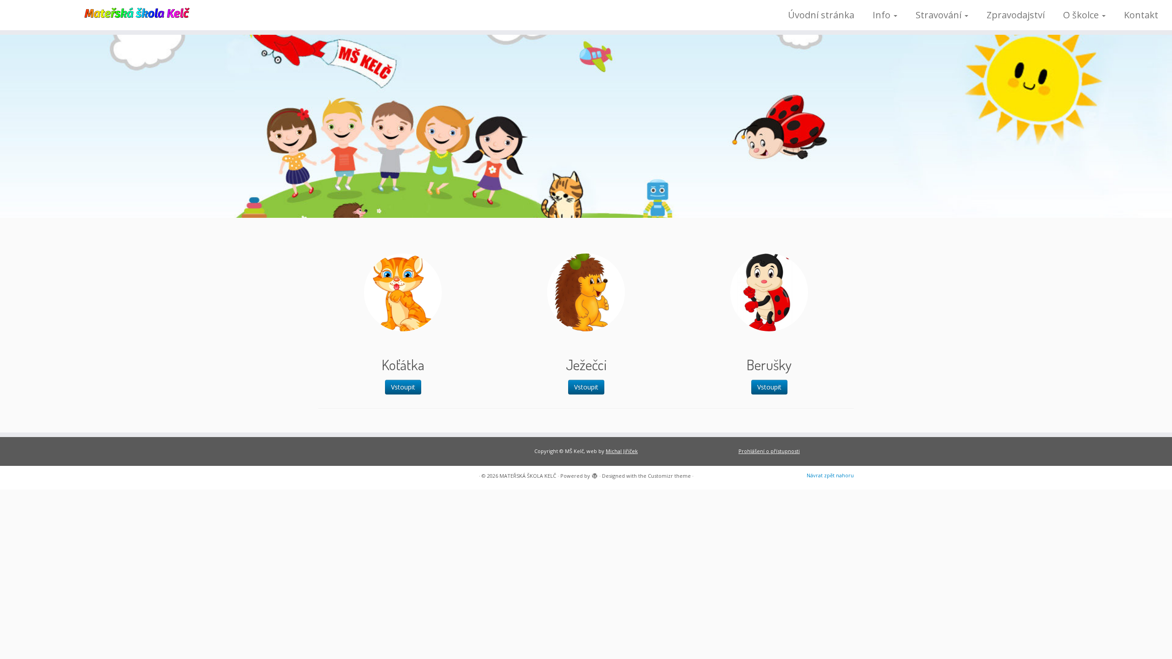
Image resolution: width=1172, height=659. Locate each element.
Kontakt (1141, 15)
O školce (1082, 15)
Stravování (940, 15)
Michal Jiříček (622, 451)
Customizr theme (669, 475)
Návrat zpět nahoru (830, 475)
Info (883, 15)
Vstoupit (403, 387)
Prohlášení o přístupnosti (769, 451)
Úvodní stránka (821, 15)
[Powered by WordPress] (594, 474)
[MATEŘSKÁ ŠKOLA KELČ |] (135, 12)
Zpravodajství (1016, 15)
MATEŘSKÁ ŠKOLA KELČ (527, 475)
